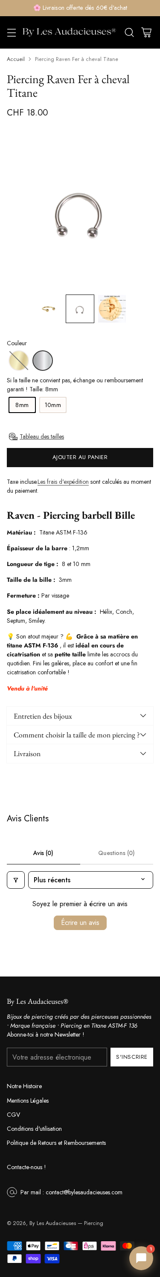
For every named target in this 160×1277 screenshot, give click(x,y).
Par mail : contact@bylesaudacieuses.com (71, 1192)
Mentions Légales (28, 1100)
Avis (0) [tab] (43, 853)
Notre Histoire (24, 1086)
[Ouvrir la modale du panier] (146, 32)
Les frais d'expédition (63, 481)
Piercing (93, 1223)
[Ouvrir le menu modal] (11, 32)
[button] (48, 309)
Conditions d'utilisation (34, 1128)
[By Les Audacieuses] (69, 32)
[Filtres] (16, 880)
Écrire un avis (80, 922)
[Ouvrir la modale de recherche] (129, 32)
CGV (13, 1114)
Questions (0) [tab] (116, 853)
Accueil (16, 59)
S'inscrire (131, 1057)
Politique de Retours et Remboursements (56, 1142)
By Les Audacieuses (52, 1223)
